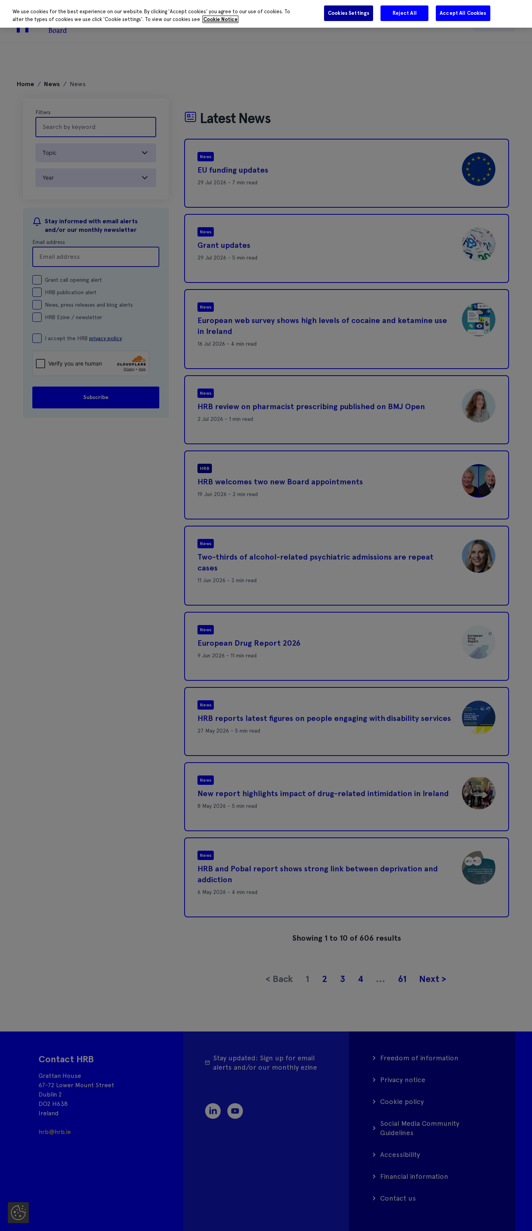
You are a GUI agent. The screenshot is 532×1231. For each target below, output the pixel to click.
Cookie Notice (220, 19)
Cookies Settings (348, 13)
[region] (266, 14)
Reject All (405, 13)
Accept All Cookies (463, 13)
